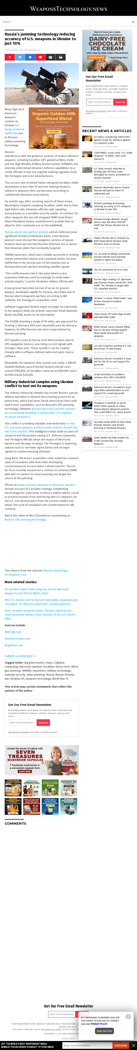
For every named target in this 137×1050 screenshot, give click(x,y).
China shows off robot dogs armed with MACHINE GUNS (112, 316)
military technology (59, 670)
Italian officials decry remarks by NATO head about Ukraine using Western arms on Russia (111, 241)
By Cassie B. (111, 263)
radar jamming (36, 674)
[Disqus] (42, 870)
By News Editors (113, 273)
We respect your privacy (51, 1029)
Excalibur (48, 666)
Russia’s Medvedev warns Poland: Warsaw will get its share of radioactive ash (112, 190)
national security (15, 674)
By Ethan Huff (111, 147)
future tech (63, 666)
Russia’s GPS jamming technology (25, 519)
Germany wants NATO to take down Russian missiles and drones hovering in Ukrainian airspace (112, 425)
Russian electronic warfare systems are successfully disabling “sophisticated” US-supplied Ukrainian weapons (40, 412)
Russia (50, 674)
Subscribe (120, 1045)
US (22, 678)
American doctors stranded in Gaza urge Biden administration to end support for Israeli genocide (112, 390)
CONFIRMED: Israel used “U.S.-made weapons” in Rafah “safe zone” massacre (113, 155)
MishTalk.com (13, 632)
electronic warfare (30, 666)
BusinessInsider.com (17, 638)
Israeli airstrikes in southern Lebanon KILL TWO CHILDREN (109, 376)
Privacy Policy (68, 1038)
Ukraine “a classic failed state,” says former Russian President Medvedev (113, 301)
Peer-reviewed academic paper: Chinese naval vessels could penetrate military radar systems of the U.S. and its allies (40, 614)
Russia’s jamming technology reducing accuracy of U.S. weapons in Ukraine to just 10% (112, 206)
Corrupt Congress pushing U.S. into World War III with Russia (112, 347)
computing (11, 666)
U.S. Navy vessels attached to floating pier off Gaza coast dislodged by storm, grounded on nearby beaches (112, 173)
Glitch (74, 666)
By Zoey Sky (111, 232)
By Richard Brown (113, 213)
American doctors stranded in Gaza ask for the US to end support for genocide (112, 361)
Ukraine (15, 678)
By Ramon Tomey (113, 197)
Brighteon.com (17, 574)
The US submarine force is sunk (111, 269)
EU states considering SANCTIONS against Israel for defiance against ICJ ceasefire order (112, 140)
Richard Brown (32, 50)
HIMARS (26, 670)
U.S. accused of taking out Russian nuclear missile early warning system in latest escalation (112, 256)
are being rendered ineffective (14, 129)
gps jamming (13, 670)
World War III (60, 678)
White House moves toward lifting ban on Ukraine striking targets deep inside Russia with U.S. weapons (112, 332)
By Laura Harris (112, 397)
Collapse (59, 662)
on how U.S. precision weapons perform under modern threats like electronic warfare (41, 427)
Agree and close (104, 1031)
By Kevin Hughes (112, 181)
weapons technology (38, 678)
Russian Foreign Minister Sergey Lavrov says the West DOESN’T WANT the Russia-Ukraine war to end (111, 224)
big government (34, 662)
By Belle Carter (112, 416)
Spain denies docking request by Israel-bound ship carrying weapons (111, 440)
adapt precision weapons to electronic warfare (46, 484)
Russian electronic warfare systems (27, 232)
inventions (39, 670)
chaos (49, 662)
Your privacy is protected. (18, 732)
